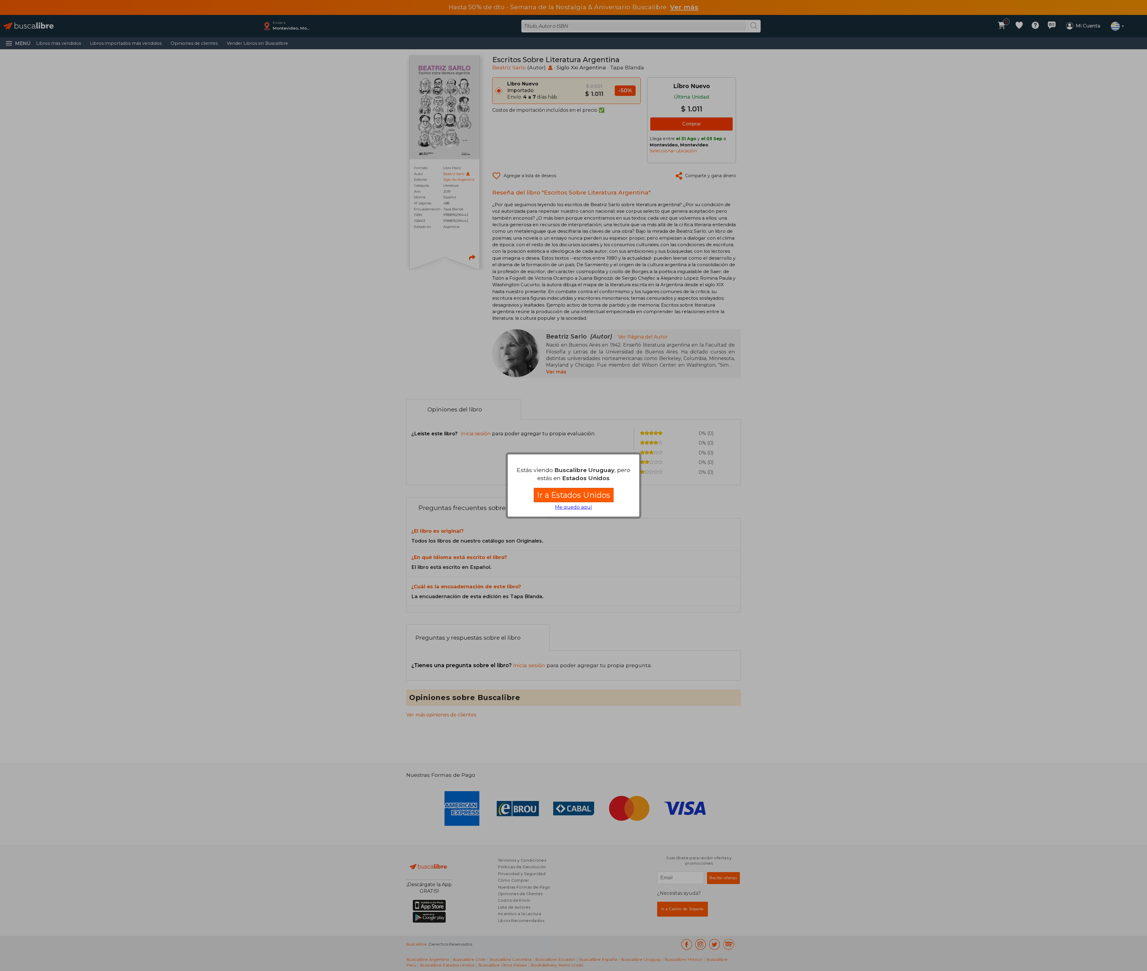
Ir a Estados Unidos (573, 495)
